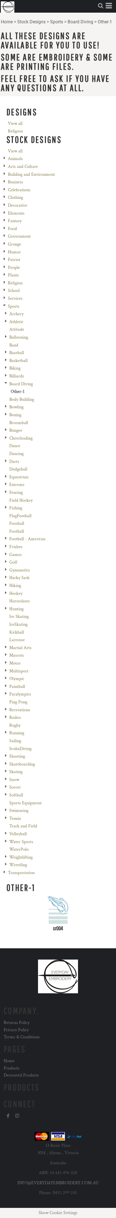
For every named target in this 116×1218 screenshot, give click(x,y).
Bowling (16, 407)
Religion (15, 283)
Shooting (17, 756)
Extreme (16, 485)
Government (19, 236)
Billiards (16, 376)
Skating (16, 772)
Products (11, 1068)
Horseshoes (19, 601)
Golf (13, 562)
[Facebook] (8, 1116)
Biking (15, 368)
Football (16, 531)
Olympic (16, 679)
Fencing (16, 493)
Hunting (16, 609)
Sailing (15, 741)
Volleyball (18, 834)
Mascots (16, 655)
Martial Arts (20, 648)
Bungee (15, 430)
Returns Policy (17, 1023)
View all (15, 124)
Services (15, 298)
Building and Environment (31, 174)
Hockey (16, 593)
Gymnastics (19, 570)
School (14, 291)
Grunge (14, 244)
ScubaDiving (20, 749)
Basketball (18, 361)
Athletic (16, 322)
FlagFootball (20, 516)
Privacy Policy (16, 1030)
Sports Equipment (25, 803)
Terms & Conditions (22, 1037)
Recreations (19, 710)
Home (7, 21)
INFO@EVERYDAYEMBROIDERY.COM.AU (58, 1183)
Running (16, 733)
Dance (14, 446)
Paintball (17, 687)
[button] (100, 5)
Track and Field (23, 826)
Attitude (16, 329)
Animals (15, 159)
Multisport (18, 671)
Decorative (17, 205)
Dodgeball (18, 469)
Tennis (15, 818)
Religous (15, 131)
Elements (16, 213)
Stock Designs (31, 21)
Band (13, 345)
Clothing (15, 198)
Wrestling (18, 865)
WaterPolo (19, 849)
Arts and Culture (23, 167)
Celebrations (19, 190)
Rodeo (15, 718)
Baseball (16, 353)
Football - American (27, 539)
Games (15, 555)
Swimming (18, 811)
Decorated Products (21, 1075)
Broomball (18, 423)
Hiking (15, 586)
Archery (16, 314)
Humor (14, 252)
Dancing (16, 454)
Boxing (15, 415)
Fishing (15, 508)
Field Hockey (21, 500)
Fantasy (15, 221)
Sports (56, 21)
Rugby (15, 725)
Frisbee (16, 547)
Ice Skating (19, 617)
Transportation (21, 873)
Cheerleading (21, 438)
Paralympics (20, 694)
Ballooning (18, 337)
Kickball (16, 632)
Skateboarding (22, 764)
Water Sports (21, 842)
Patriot (14, 260)
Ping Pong (18, 702)
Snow (14, 780)
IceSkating (18, 624)
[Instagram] (17, 1116)
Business (15, 182)
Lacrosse (17, 640)
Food (12, 229)
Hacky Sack (19, 578)
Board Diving (80, 21)
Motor (15, 663)
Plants (13, 275)
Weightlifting (21, 857)
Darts (14, 462)
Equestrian (18, 477)
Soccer (15, 787)
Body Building (21, 399)
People (14, 268)
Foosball (16, 523)
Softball (16, 795)
